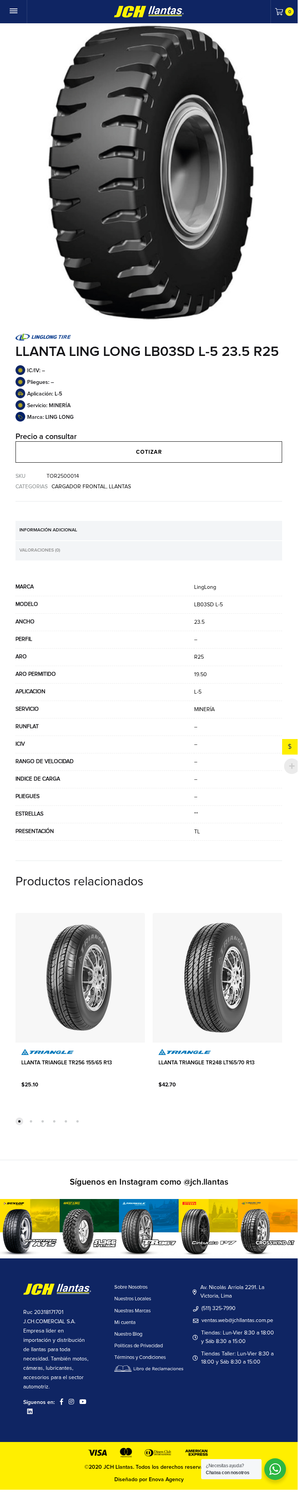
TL (197, 832)
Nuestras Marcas (132, 1311)
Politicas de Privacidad (138, 1345)
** (196, 814)
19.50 (200, 674)
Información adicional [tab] (48, 530)
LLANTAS (120, 486)
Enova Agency (166, 1479)
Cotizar (149, 452)
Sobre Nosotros (131, 1287)
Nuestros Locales (132, 1298)
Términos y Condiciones (140, 1357)
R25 (199, 657)
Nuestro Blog (128, 1334)
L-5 (198, 692)
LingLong (205, 587)
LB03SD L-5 (208, 604)
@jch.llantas (206, 1182)
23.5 (199, 622)
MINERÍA (204, 709)
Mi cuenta (125, 1322)
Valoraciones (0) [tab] (39, 550)
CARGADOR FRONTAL (79, 486)
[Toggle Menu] (13, 11)
